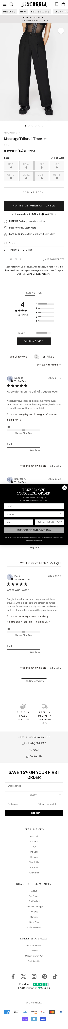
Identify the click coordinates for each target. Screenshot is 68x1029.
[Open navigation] (5, 4)
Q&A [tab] (40, 292)
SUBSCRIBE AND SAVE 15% (34, 530)
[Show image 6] (42, 126)
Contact (34, 841)
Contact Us (35, 756)
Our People (34, 896)
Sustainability (34, 961)
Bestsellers (40, 11)
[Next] (48, 125)
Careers (34, 917)
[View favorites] (56, 4)
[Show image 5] (39, 126)
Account (34, 836)
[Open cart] (63, 4)
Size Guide (34, 862)
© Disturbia (34, 1003)
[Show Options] (60, 795)
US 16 (57, 174)
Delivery (34, 852)
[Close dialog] (64, 487)
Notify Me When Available (34, 205)
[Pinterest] (16, 259)
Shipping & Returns (18, 250)
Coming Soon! (34, 192)
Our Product (34, 901)
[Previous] (19, 125)
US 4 (26, 164)
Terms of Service (34, 945)
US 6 (42, 164)
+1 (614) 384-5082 (35, 743)
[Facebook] (6, 259)
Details (9, 242)
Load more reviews (34, 681)
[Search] (11, 4)
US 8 (57, 164)
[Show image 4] (35, 126)
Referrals (34, 867)
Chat (35, 749)
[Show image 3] (32, 126)
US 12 (26, 174)
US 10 (11, 174)
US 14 (41, 174)
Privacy (34, 950)
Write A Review (34, 341)
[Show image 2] (29, 126)
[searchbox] (20, 356)
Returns (34, 857)
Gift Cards (34, 872)
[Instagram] (34, 976)
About (34, 891)
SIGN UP (34, 813)
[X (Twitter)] (11, 259)
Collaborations (34, 927)
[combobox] (49, 364)
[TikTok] (55, 976)
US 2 (11, 164)
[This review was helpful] (52, 465)
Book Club (34, 922)
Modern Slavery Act (34, 956)
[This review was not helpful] (57, 465)
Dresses (9, 11)
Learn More (30, 227)
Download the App (34, 906)
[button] (34, 214)
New (23, 11)
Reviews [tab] (30, 292)
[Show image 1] (25, 126)
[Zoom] (61, 31)
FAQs (34, 846)
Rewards (34, 911)
